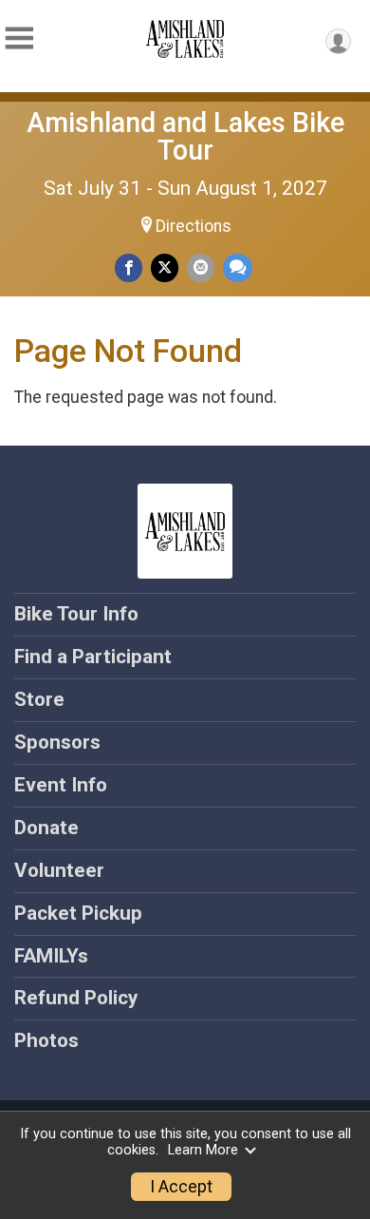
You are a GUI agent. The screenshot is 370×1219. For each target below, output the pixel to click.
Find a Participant (93, 656)
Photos (46, 1040)
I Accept (181, 1186)
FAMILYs (51, 955)
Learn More (203, 1150)
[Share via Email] (200, 267)
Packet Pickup (78, 913)
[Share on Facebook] (128, 267)
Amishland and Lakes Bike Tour (185, 136)
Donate (46, 827)
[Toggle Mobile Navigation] (19, 38)
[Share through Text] (237, 267)
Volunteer (59, 870)
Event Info (60, 784)
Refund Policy (76, 997)
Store (39, 699)
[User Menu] (338, 41)
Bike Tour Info (76, 613)
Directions (193, 226)
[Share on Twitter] (164, 267)
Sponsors (57, 742)
